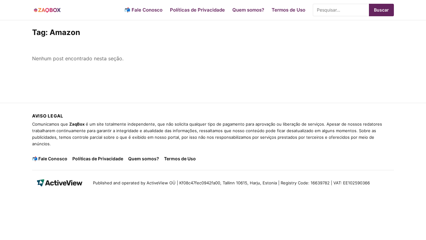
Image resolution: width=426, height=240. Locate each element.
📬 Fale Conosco (143, 10)
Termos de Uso (288, 10)
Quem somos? (248, 10)
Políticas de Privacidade (197, 10)
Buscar (381, 9)
